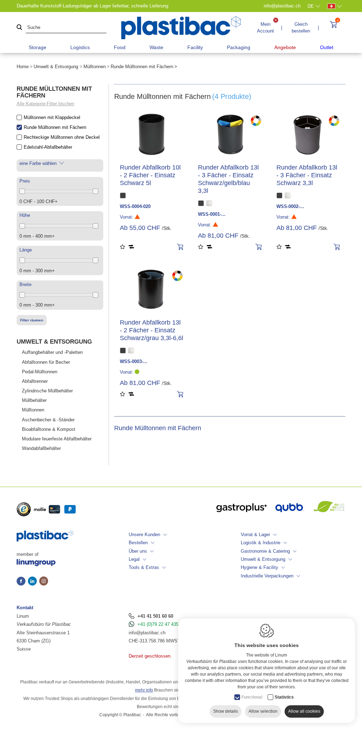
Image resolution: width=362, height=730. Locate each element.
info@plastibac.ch (147, 632)
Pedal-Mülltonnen (39, 371)
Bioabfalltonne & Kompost (48, 429)
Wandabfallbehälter (41, 448)
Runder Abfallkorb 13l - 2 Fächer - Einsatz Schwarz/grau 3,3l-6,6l (151, 330)
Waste (156, 47)
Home (23, 66)
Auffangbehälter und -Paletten (52, 352)
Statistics (284, 697)
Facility (195, 47)
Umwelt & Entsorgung (56, 66)
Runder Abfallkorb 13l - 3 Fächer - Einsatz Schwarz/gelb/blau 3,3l (228, 179)
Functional (251, 697)
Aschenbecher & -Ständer (48, 419)
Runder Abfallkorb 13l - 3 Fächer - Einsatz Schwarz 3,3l (306, 175)
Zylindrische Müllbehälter (47, 390)
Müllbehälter (34, 400)
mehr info (144, 690)
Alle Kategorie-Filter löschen (45, 103)
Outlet (326, 47)
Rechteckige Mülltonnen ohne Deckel (62, 137)
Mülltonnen (94, 66)
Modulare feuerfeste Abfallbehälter (57, 438)
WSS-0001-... (212, 214)
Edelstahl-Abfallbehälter (48, 147)
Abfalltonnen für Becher (46, 362)
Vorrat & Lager (255, 534)
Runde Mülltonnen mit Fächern (55, 127)
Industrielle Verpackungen (267, 575)
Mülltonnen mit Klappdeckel (52, 117)
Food (119, 47)
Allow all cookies (304, 711)
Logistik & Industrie (260, 542)
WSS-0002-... (290, 206)
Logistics (80, 47)
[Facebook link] (22, 582)
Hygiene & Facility (259, 567)
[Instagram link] (43, 582)
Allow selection (263, 711)
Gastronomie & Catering (265, 551)
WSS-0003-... (133, 361)
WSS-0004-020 (135, 206)
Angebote (285, 47)
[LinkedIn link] (33, 582)
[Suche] (19, 27)
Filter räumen (31, 320)
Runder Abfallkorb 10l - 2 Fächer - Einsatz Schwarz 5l (150, 175)
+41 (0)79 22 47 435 (158, 624)
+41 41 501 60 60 (155, 616)
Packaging (238, 47)
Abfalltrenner (35, 381)
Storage (37, 47)
